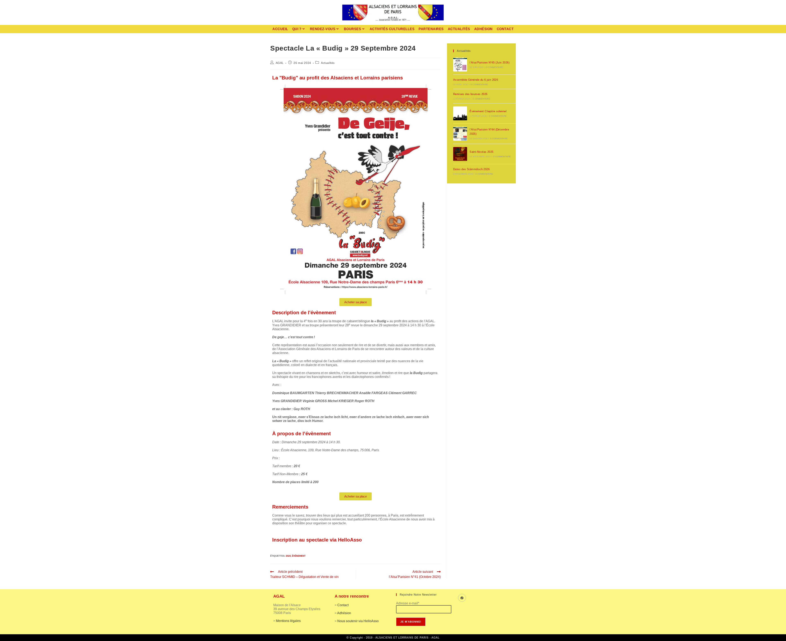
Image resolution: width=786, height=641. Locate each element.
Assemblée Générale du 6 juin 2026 (475, 79)
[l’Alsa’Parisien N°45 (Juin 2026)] (460, 64)
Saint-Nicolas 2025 (481, 151)
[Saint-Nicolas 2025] (460, 154)
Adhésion (344, 613)
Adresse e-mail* (407, 603)
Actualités (328, 62)
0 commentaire (494, 67)
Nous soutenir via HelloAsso (358, 621)
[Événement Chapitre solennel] (460, 113)
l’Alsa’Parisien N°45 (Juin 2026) (489, 62)
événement (299, 556)
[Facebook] (462, 598)
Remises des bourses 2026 (470, 94)
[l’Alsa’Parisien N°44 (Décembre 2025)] (460, 134)
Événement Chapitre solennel (488, 111)
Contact (343, 605)
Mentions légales (288, 621)
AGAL (280, 62)
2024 (288, 556)
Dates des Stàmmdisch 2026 (471, 169)
